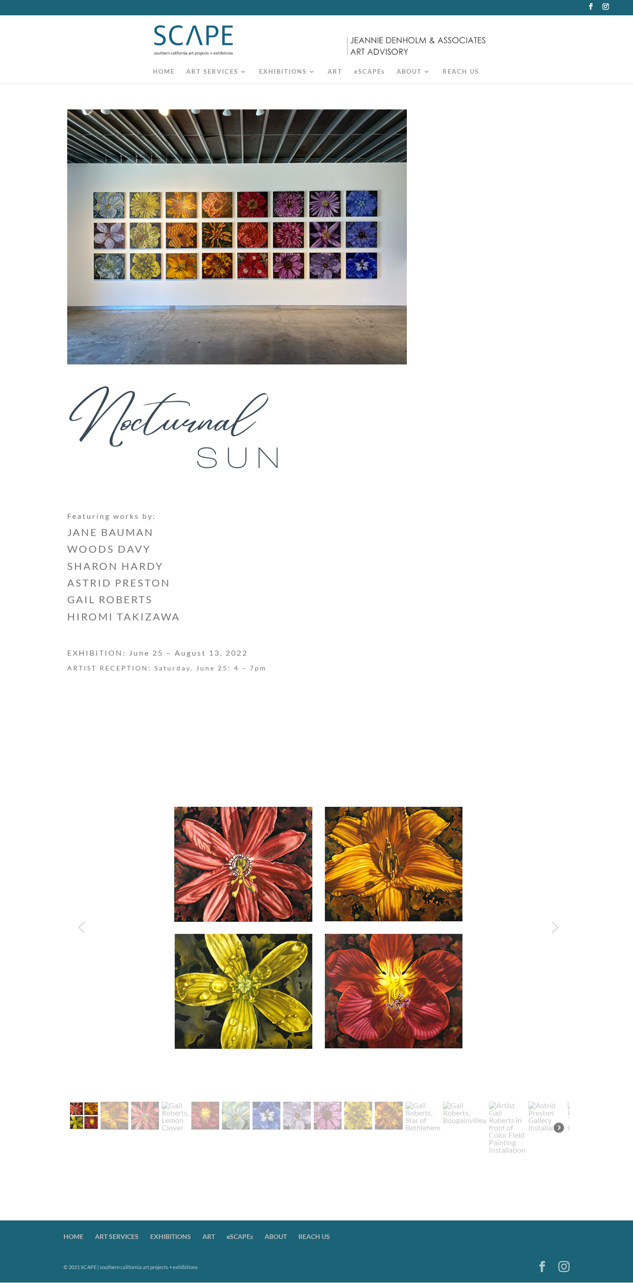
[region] (318, 973)
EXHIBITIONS (283, 71)
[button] (81, 927)
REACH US (461, 71)
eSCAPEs (369, 71)
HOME (164, 71)
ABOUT (409, 71)
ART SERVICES (212, 71)
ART (335, 71)
